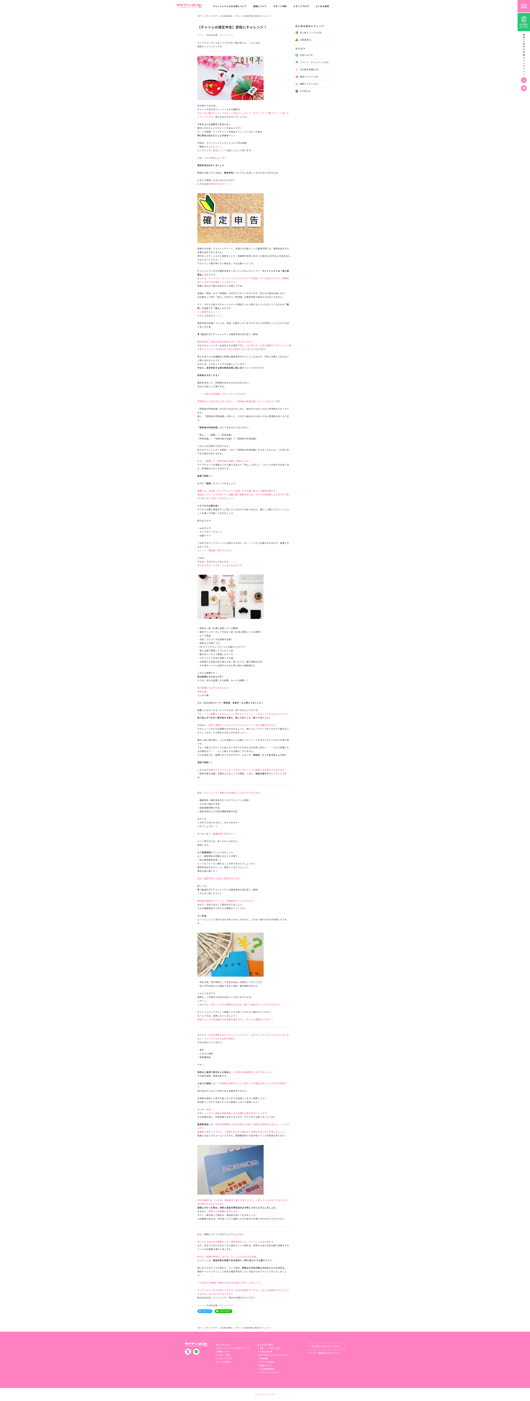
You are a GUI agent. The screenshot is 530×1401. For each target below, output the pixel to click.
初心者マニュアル (311, 33)
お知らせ (306, 55)
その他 (305, 91)
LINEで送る (224, 1311)
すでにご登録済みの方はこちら (324, 1353)
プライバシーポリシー (270, 1372)
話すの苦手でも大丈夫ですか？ (274, 1355)
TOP (199, 16)
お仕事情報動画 (267, 1369)
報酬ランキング (309, 84)
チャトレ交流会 (267, 1362)
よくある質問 (322, 6)
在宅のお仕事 (266, 1352)
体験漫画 (264, 1358)
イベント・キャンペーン (314, 62)
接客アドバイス (309, 77)
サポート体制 (280, 6)
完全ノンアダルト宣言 (270, 1348)
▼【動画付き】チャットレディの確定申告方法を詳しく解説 (227, 334)
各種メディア (266, 1365)
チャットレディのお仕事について (230, 6)
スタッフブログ (301, 6)
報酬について (260, 6)
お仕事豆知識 (226, 16)
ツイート (206, 1311)
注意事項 (306, 40)
